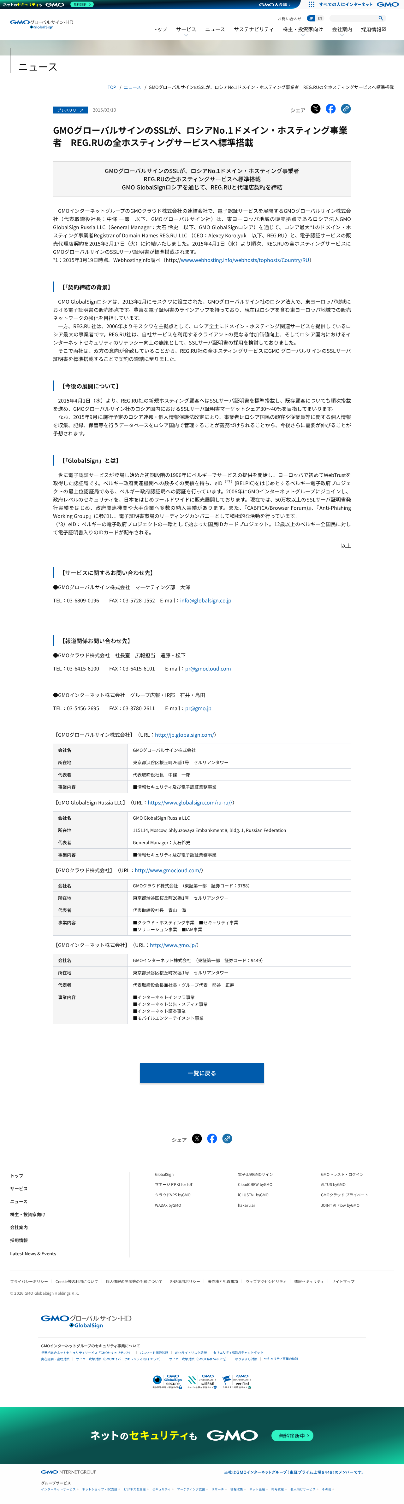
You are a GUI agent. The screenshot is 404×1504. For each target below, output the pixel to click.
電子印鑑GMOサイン (255, 1174)
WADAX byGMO (168, 1205)
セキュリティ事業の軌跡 (281, 1358)
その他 (326, 1489)
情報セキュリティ (309, 1281)
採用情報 (373, 29)
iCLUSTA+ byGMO (253, 1194)
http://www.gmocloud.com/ (168, 870)
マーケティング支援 (191, 1489)
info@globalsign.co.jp (205, 600)
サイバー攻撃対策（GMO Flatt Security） (199, 1358)
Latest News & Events (33, 1253)
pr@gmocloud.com (208, 668)
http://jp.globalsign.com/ (184, 734)
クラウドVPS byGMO (173, 1194)
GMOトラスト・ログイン (342, 1174)
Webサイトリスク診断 (191, 1352)
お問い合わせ (290, 18)
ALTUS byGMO (333, 1184)
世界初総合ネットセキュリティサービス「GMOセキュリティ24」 (87, 1352)
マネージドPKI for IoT (174, 1184)
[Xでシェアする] (316, 110)
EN (320, 18)
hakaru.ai (246, 1205)
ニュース (215, 29)
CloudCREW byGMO (255, 1184)
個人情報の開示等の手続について (134, 1281)
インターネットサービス (58, 1489)
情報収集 (236, 1489)
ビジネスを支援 (135, 1489)
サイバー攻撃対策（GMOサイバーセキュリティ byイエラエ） (119, 1358)
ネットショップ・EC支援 (99, 1489)
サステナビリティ (254, 29)
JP (311, 18)
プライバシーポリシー (29, 1281)
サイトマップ (343, 1281)
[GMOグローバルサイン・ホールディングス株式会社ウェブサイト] (86, 1326)
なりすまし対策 (246, 1358)
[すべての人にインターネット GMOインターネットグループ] (360, 4)
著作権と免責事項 (223, 1281)
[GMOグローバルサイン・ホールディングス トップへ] (41, 24)
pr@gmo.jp (198, 708)
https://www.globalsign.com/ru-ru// (190, 802)
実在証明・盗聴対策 (55, 1358)
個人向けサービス (303, 1489)
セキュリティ (161, 1489)
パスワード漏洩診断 (154, 1352)
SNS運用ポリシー (185, 1281)
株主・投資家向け (303, 33)
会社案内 (342, 33)
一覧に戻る (202, 1073)
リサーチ (217, 1489)
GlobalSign (164, 1174)
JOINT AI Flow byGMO (340, 1205)
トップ (159, 29)
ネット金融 (257, 1489)
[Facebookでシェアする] (331, 110)
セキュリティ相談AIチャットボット (238, 1352)
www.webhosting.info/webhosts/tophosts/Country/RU (245, 260)
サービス (186, 33)
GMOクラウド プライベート (344, 1194)
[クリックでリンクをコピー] (346, 110)
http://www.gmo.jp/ (173, 945)
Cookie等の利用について (77, 1281)
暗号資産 (277, 1489)
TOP (112, 87)
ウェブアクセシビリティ (266, 1281)
